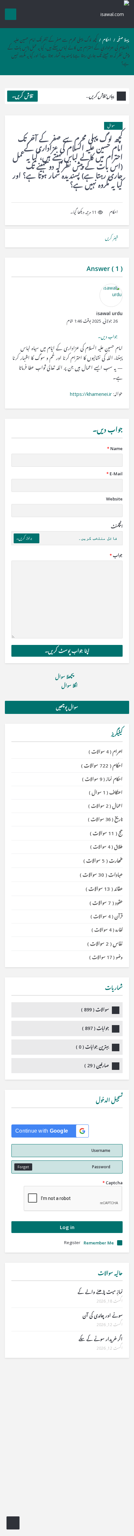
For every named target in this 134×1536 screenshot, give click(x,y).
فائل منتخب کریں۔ (97, 538)
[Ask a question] (13, 1522)
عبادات (101, 874)
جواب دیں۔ (108, 337)
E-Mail (114, 474)
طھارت (103, 860)
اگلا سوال (69, 686)
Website (114, 499)
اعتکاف (106, 792)
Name (115, 448)
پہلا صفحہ (123, 40)
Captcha (112, 1183)
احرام (105, 752)
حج (106, 833)
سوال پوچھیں (67, 707)
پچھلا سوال (65, 677)
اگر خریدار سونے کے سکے (101, 1339)
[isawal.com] (111, 14)
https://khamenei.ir (91, 394)
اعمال (105, 806)
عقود (106, 903)
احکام (106, 40)
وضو (106, 957)
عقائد (104, 889)
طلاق (106, 847)
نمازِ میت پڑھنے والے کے (100, 1292)
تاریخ (105, 819)
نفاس (105, 943)
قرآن (106, 916)
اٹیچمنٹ (117, 527)
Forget (23, 1166)
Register (72, 1242)
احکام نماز (102, 779)
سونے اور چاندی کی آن (103, 1315)
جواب (116, 555)
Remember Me (99, 1243)
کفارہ (107, 930)
